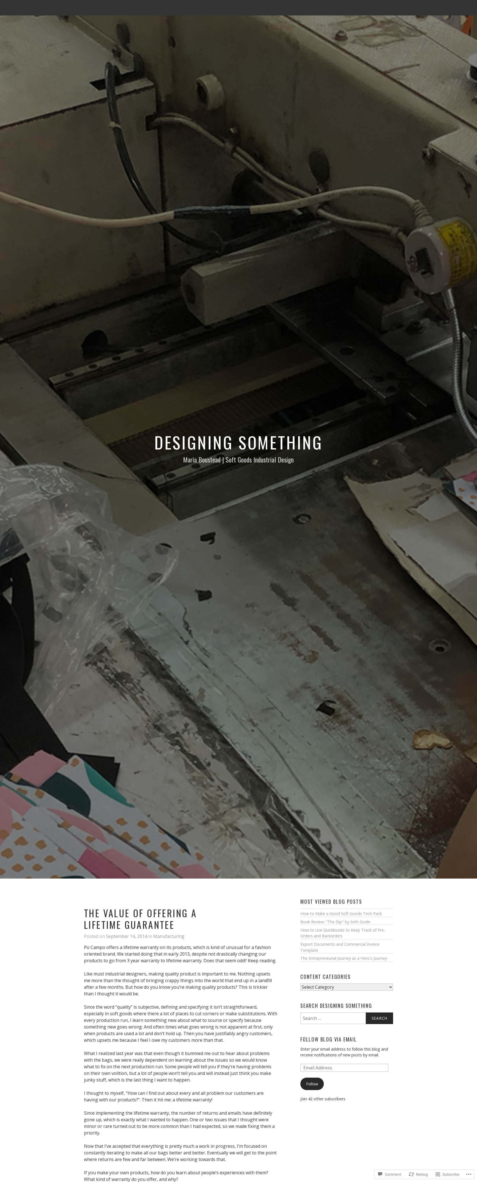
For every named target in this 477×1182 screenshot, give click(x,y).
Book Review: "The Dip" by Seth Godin (335, 921)
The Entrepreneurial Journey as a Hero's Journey (343, 958)
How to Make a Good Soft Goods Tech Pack (341, 913)
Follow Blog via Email (328, 1039)
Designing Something (238, 442)
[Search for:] (346, 1018)
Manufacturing (168, 936)
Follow (312, 1083)
